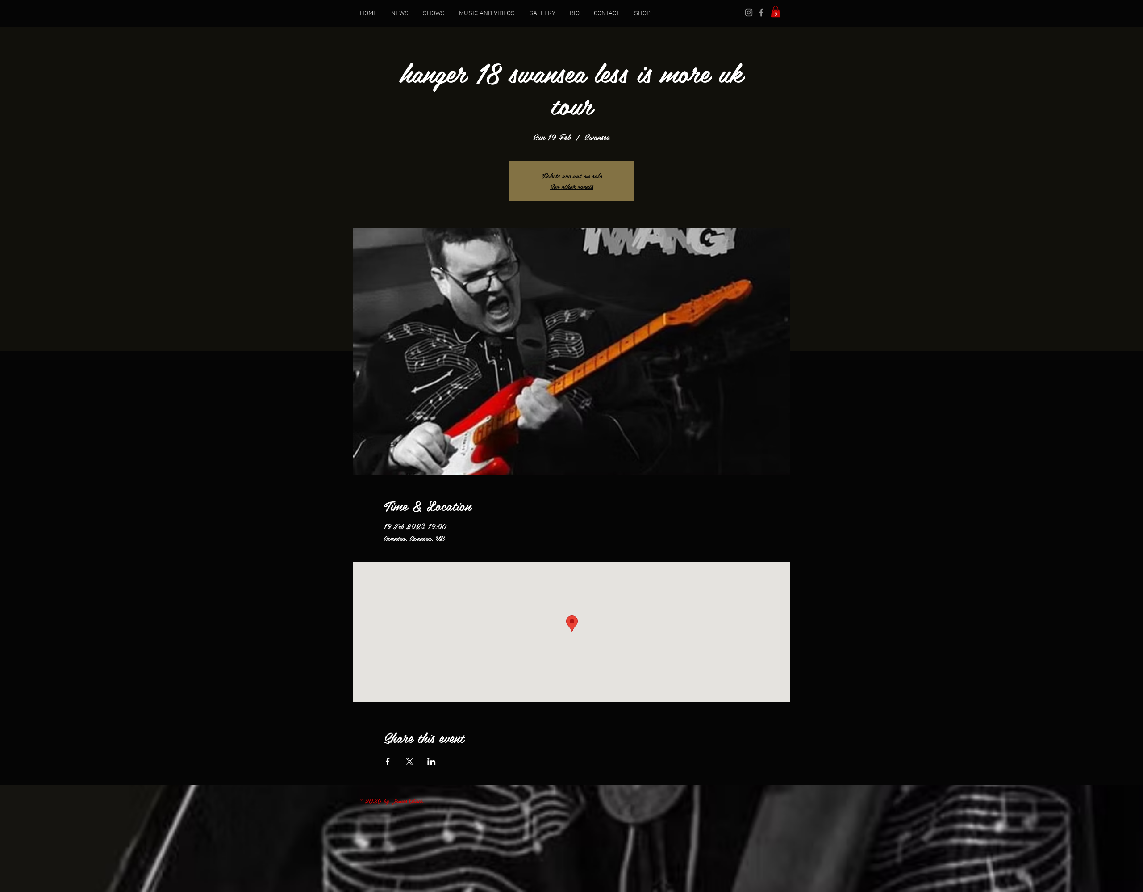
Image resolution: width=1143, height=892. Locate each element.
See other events (571, 186)
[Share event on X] (409, 761)
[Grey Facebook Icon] (761, 12)
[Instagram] (749, 12)
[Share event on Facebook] (388, 761)
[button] (775, 11)
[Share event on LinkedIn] (431, 761)
